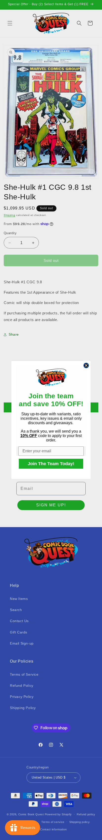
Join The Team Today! (51, 463)
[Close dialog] (86, 365)
